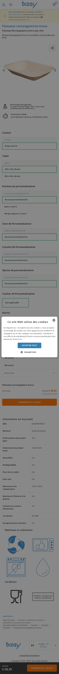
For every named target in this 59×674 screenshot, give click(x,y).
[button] (29, 352)
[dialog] (29, 337)
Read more (17, 339)
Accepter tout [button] (29, 345)
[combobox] (54, 320)
